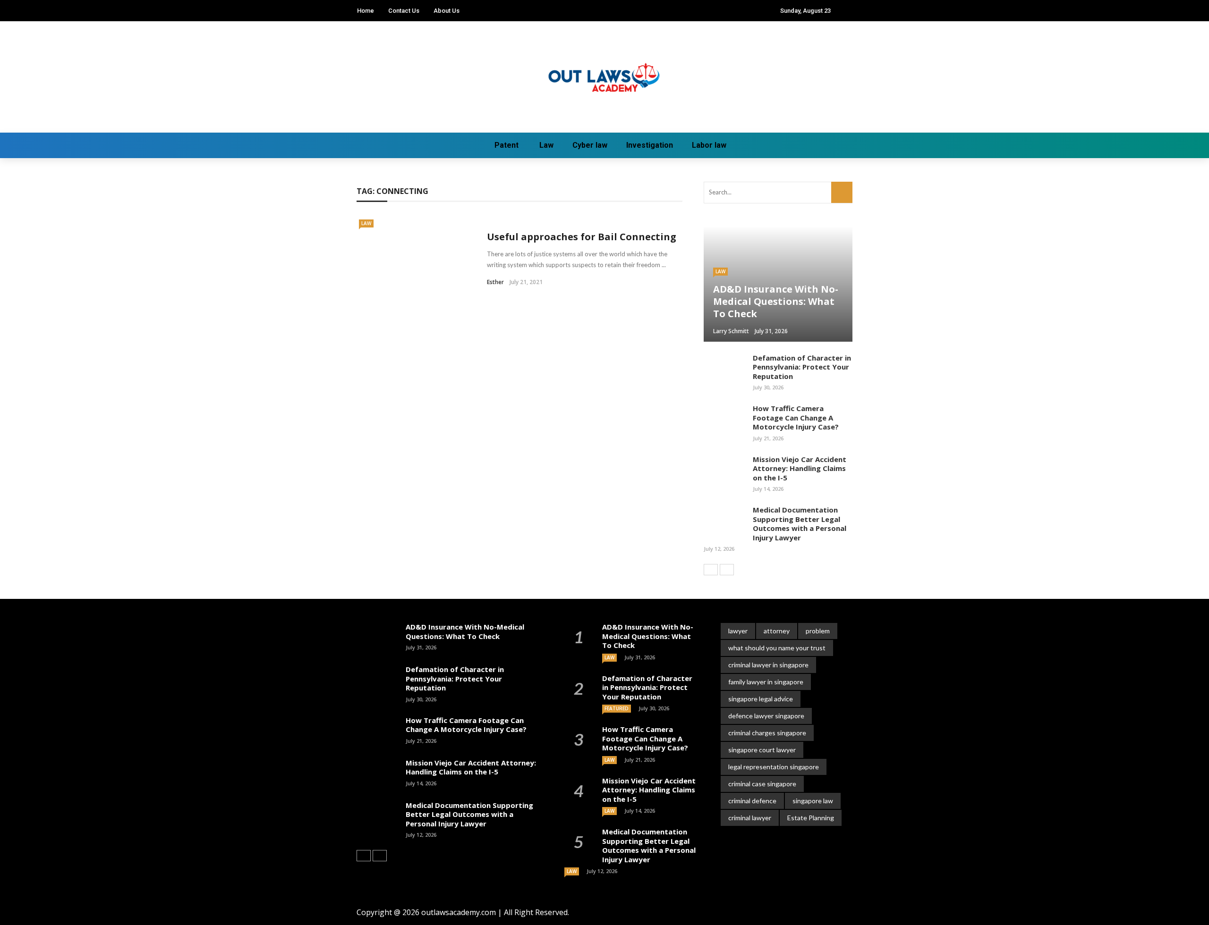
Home (365, 10)
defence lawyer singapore (766, 716)
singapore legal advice (760, 699)
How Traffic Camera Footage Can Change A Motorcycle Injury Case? (796, 417)
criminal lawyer (749, 818)
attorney (777, 631)
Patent (506, 145)
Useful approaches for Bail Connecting (581, 236)
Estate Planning (810, 818)
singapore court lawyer (762, 750)
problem (818, 631)
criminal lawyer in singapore (768, 665)
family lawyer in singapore (765, 682)
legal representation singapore (773, 767)
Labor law (709, 145)
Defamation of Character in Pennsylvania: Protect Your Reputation (802, 367)
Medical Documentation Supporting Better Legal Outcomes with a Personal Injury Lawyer (799, 523)
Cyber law (589, 145)
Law (546, 145)
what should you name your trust (777, 648)
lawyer (738, 631)
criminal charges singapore (767, 733)
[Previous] (711, 569)
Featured (616, 708)
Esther (495, 282)
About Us (447, 10)
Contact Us (403, 10)
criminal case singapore (762, 784)
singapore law (812, 801)
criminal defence (752, 801)
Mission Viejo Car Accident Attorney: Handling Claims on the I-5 (799, 468)
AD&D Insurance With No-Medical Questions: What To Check (465, 631)
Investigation (649, 145)
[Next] (727, 569)
